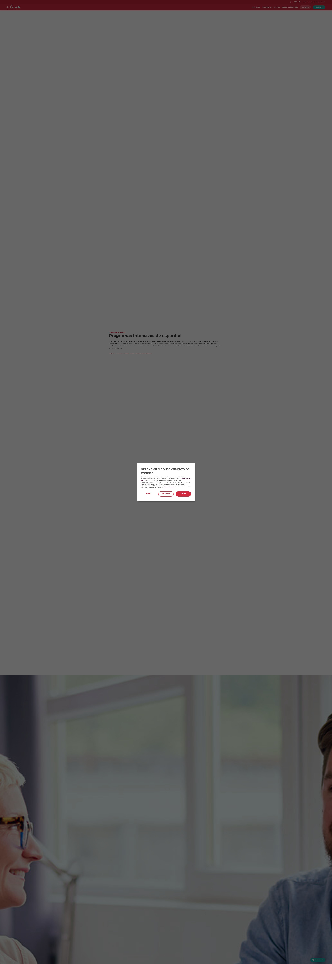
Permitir (183, 493)
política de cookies (169, 487)
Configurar (166, 493)
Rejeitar (148, 493)
